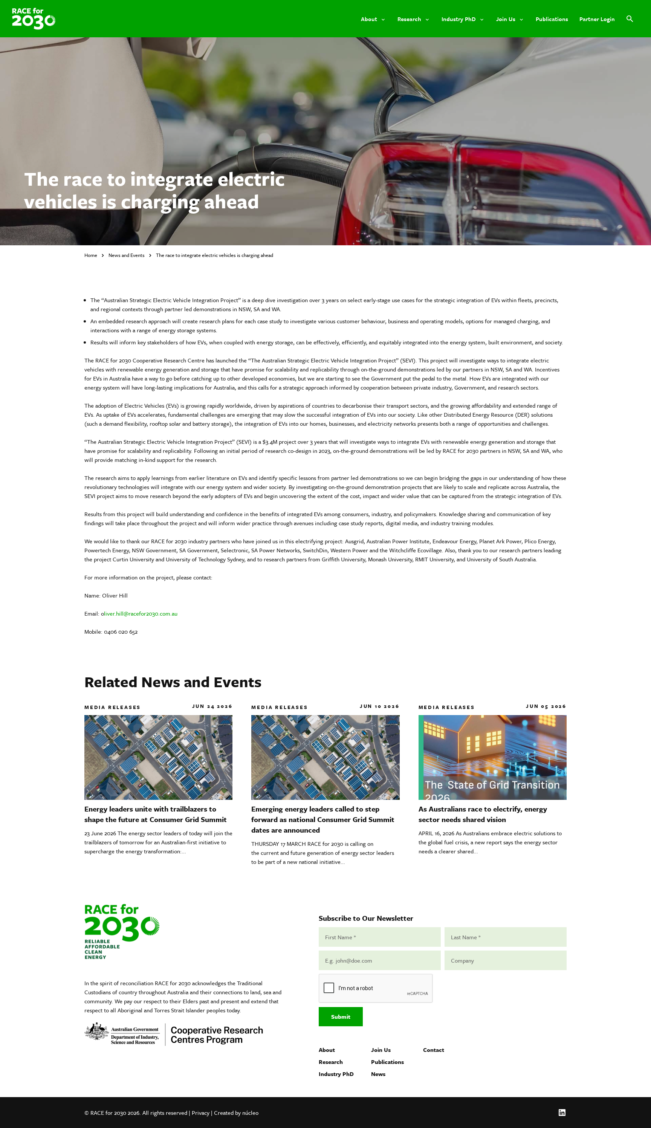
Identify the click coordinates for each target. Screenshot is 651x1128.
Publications (387, 1062)
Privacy (200, 1112)
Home (90, 255)
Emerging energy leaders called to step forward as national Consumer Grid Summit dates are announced (322, 819)
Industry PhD (336, 1074)
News (378, 1074)
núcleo (250, 1112)
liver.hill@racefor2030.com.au (140, 613)
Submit (340, 1016)
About (327, 1049)
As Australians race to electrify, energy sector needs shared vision (483, 814)
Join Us (381, 1049)
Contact (433, 1049)
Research (331, 1062)
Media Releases (112, 707)
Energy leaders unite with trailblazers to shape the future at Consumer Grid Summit (155, 814)
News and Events (126, 255)
